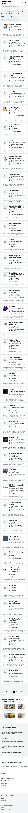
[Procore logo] (6, 1)
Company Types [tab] (5, 766)
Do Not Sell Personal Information (7, 805)
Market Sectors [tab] (14, 766)
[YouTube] (12, 795)
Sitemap (2, 807)
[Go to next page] (24, 692)
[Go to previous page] (4, 692)
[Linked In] (1, 795)
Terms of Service (4, 802)
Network (4, 3)
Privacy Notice (3, 800)
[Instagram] (9, 795)
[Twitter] (6, 795)
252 (21, 691)
